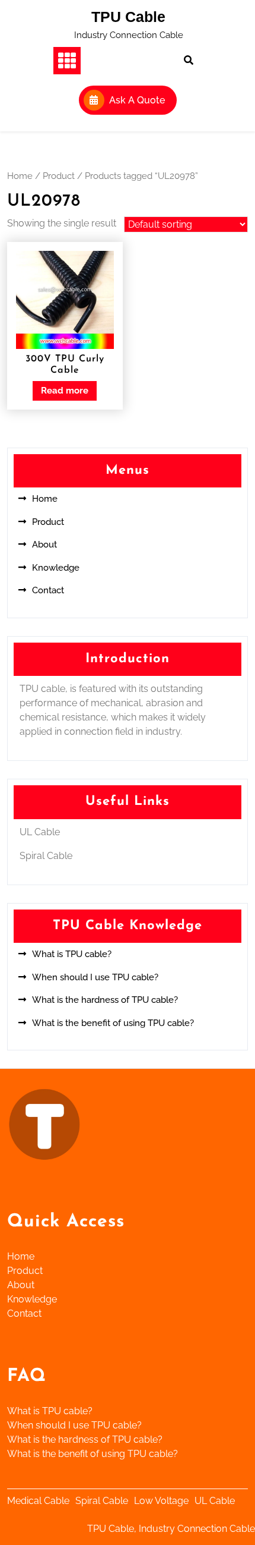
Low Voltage (161, 1500)
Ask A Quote (137, 100)
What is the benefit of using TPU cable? (113, 1023)
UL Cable (215, 1500)
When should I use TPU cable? (95, 977)
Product (59, 176)
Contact (48, 590)
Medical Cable (38, 1500)
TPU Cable (128, 16)
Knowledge (55, 567)
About (44, 544)
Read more (64, 390)
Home (20, 176)
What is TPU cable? (71, 954)
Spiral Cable (101, 1500)
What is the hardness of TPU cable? (105, 1000)
